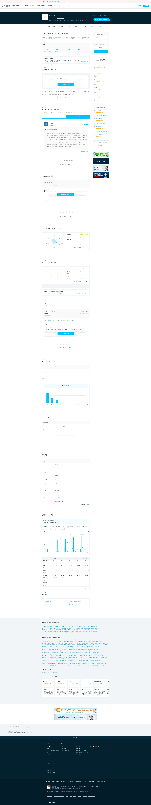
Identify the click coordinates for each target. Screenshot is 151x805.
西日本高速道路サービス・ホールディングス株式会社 (71, 643)
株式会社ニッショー (85, 643)
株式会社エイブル (82, 626)
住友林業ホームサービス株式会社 (59, 658)
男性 (53, 320)
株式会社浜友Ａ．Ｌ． (79, 665)
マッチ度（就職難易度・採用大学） (75, 601)
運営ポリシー (48, 781)
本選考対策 (47, 602)
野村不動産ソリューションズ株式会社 (56, 625)
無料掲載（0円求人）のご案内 (81, 750)
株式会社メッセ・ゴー (54, 647)
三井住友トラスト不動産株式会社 (61, 660)
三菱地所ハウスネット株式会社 (84, 660)
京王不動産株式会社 (56, 654)
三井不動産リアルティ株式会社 (60, 626)
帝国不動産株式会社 (59, 629)
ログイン (140, 5)
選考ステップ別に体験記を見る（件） (66, 160)
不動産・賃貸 (54, 672)
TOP (43, 26)
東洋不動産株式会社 (55, 652)
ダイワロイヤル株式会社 (86, 652)
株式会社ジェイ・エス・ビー (56, 643)
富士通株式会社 (99, 126)
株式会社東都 (93, 663)
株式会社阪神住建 (66, 641)
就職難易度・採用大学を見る (81, 293)
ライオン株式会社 (99, 110)
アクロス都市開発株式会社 (69, 665)
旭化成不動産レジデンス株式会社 (47, 646)
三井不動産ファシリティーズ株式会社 (73, 628)
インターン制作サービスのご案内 (81, 756)
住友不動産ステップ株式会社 (69, 631)
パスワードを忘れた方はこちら (99, 44)
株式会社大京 (55, 628)
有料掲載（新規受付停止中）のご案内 (82, 752)
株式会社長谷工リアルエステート (94, 657)
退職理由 (47, 313)
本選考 (75, 26)
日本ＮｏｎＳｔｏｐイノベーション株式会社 (98, 647)
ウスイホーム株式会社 (46, 647)
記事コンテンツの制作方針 (51, 772)
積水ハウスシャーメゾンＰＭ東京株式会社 (63, 632)
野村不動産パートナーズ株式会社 (47, 626)
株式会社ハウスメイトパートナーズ (48, 660)
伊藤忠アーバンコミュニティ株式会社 (48, 629)
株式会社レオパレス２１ (82, 658)
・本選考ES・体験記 (58, 47)
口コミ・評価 (83, 26)
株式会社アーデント (76, 657)
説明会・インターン (20, 5)
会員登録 (146, 5)
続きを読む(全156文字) (77, 329)
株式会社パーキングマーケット (60, 646)
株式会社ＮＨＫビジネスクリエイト (86, 655)
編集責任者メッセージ (51, 774)
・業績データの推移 (47, 51)
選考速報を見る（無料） (65, 194)
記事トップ (49, 770)
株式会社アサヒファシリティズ (92, 658)
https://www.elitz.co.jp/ (84, 20)
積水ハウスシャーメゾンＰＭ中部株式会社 (77, 641)
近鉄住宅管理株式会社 (46, 643)
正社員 (73, 320)
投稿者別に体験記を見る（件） (66, 164)
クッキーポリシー (70, 781)
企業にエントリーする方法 (66, 750)
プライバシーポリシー (63, 781)
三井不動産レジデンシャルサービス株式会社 (93, 629)
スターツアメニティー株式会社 (47, 658)
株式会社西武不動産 (62, 628)
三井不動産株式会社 (45, 625)
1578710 (88, 504)
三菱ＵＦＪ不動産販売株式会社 (92, 626)
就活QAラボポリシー (78, 781)
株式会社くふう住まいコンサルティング (74, 652)
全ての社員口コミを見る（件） (65, 347)
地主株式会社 (88, 641)
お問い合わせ (63, 746)
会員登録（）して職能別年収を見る (65, 434)
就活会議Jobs (51, 5)
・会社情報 (79, 49)
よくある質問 (63, 748)
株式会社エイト (44, 663)
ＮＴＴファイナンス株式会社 (101, 142)
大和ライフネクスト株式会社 (47, 628)
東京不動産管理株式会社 (85, 628)
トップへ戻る (75, 737)
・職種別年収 (68, 49)
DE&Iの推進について (50, 752)
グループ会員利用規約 (91, 781)
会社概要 (53, 781)
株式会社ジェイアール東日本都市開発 (79, 654)
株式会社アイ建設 (84, 657)
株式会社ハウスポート (103, 658)
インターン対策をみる (99, 115)
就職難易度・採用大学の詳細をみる (65, 97)
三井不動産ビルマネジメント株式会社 (48, 632)
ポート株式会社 (90, 786)
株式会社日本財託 (75, 632)
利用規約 (57, 781)
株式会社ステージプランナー (47, 654)
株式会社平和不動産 (45, 644)
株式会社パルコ (96, 654)
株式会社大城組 (104, 657)
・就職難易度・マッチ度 (47, 47)
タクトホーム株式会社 (104, 644)
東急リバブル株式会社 (87, 625)
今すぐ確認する (84, 61)
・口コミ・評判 (46, 49)
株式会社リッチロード (88, 665)
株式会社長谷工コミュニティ (93, 649)
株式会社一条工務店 (95, 625)
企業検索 (13, 5)
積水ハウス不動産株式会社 (96, 641)
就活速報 (38, 5)
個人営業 (62, 320)
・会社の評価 (79, 47)
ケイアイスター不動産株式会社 (47, 631)
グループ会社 (84, 781)
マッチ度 (48, 26)
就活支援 (27, 5)
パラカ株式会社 (44, 649)
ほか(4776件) (105, 665)
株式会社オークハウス (85, 663)
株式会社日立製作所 (99, 118)
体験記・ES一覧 (48, 601)
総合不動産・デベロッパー (46, 672)
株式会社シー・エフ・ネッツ (72, 658)
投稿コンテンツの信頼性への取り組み (53, 756)
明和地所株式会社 (79, 631)
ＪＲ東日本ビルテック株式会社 (66, 654)
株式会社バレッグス (61, 657)
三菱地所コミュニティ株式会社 (76, 625)
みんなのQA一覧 (50, 765)
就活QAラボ (43, 5)
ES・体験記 (32, 5)
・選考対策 (56, 51)
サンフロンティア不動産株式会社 (73, 655)
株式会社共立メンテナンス (95, 628)
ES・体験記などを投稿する (102, 19)
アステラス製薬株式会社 (100, 134)
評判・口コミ (97, 114)
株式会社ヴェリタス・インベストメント (57, 665)
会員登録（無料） (101, 51)
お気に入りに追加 (102, 15)
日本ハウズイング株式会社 (58, 631)
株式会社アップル (105, 643)
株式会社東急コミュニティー (79, 629)
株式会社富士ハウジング (46, 641)
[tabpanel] (66, 191)
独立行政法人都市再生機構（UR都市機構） (90, 631)
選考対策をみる (105, 115)
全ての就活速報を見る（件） (66, 216)
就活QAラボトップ (50, 763)
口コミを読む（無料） (66, 333)
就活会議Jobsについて (51, 758)
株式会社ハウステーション (62, 649)
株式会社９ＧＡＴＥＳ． (95, 646)
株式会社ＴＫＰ (67, 625)
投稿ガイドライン (50, 754)
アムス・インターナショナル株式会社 (48, 655)
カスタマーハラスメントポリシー (100, 781)
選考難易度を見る (65, 84)
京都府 (64, 20)
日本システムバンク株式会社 (57, 641)
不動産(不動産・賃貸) (55, 20)
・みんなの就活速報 (69, 47)
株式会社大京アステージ (68, 629)
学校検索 (48, 748)
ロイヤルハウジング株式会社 (99, 655)
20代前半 (49, 320)
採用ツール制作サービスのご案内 (81, 754)
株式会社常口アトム (53, 644)
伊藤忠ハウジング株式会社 (85, 646)
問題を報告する (85, 155)
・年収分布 (56, 49)
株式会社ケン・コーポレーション (72, 626)
